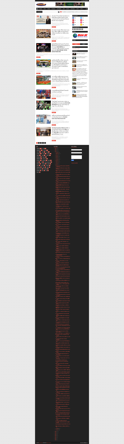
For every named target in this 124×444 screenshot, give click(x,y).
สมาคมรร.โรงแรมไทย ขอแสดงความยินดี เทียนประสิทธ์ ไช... (62, 166)
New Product (73, 8)
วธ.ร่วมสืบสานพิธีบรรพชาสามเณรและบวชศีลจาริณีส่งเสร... (62, 175)
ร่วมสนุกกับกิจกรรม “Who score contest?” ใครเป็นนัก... (62, 374)
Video (42, 170)
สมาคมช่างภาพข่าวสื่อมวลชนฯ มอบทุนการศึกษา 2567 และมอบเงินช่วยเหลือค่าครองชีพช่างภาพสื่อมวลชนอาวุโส (60, 32)
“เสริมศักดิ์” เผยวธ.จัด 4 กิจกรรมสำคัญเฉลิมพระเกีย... (62, 212)
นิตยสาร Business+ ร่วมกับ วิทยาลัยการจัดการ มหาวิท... (62, 225)
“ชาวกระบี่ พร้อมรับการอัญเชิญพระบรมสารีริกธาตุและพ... (62, 322)
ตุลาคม (57, 155)
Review (82, 8)
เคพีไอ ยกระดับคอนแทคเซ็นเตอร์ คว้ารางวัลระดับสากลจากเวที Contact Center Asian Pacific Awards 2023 (61, 117)
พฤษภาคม (57, 161)
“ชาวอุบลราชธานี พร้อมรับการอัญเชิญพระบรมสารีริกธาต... (62, 392)
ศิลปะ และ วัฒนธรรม (39, 76)
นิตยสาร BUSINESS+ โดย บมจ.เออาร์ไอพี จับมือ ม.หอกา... (62, 223)
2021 (55, 434)
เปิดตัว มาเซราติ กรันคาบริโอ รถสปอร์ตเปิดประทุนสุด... (61, 364)
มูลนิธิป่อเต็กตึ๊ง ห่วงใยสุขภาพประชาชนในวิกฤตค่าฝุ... (62, 240)
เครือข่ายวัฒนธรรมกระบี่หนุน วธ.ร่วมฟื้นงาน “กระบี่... (62, 305)
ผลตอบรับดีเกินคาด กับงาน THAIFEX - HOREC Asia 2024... (62, 370)
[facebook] (82, 0)
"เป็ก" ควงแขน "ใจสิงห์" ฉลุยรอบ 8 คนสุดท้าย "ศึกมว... (62, 310)
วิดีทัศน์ (43, 167)
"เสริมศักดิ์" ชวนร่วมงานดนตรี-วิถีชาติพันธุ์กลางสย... (62, 341)
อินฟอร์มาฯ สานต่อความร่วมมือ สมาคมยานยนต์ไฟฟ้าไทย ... (62, 376)
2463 (42, 142)
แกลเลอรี (42, 165)
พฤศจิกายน (57, 153)
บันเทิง (43, 153)
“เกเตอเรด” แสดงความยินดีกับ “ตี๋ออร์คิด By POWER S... (61, 246)
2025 (56, 149)
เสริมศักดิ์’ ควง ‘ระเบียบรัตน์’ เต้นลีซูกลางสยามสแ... (62, 312)
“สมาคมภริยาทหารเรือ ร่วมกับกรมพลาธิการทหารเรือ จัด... (62, 244)
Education (38, 163)
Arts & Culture (38, 167)
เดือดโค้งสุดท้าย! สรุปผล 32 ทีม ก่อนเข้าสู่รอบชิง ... (62, 276)
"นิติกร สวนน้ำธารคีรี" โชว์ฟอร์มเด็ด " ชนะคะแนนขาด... (61, 242)
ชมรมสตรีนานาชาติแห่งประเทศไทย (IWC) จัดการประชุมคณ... (62, 257)
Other (77, 8)
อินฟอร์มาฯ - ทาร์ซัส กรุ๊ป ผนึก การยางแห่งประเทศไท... (61, 261)
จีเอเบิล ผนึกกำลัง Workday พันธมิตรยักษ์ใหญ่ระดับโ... (62, 229)
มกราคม (57, 429)
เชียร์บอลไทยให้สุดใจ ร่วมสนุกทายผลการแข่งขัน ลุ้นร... (62, 301)
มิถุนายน (57, 160)
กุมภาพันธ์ (57, 428)
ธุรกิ (46, 170)
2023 (56, 431)
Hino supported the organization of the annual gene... (62, 274)
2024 (56, 151)
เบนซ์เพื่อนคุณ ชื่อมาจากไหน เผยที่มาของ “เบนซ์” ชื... (62, 337)
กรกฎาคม (57, 159)
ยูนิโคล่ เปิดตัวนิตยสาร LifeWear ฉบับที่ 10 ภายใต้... (62, 426)
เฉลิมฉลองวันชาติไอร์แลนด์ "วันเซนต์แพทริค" (62, 324)
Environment (38, 170)
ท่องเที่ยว (38, 128)
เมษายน (57, 163)
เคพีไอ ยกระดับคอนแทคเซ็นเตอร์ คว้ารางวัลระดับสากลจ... (62, 181)
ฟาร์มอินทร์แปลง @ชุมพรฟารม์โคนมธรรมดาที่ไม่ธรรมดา (82, 87)
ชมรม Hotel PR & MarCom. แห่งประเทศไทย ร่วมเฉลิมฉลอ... (62, 347)
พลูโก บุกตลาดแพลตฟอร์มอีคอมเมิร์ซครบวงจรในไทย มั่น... (62, 350)
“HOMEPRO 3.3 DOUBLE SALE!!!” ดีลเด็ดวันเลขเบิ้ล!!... (62, 316)
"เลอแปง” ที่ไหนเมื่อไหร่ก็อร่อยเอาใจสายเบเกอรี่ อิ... (62, 400)
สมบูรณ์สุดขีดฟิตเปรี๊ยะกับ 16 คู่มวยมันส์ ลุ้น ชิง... (62, 210)
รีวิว (41, 162)
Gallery (48, 167)
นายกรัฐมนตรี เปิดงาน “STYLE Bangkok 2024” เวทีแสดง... (62, 284)
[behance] (87, 0)
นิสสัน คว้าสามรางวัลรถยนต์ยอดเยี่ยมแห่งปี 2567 (62, 267)
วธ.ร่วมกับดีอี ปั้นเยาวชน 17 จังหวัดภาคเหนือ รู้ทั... (62, 327)
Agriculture (45, 168)
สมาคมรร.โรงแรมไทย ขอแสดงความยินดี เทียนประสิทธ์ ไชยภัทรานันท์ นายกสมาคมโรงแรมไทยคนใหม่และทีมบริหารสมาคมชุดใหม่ (60, 18)
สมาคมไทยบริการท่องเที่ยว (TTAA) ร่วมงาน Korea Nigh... (62, 345)
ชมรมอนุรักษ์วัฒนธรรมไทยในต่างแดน (61, 359)
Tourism (48, 8)
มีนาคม (57, 164)
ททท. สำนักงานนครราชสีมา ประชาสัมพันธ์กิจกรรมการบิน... (61, 286)
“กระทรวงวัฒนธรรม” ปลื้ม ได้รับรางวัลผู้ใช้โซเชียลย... (62, 419)
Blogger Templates (48, 442)
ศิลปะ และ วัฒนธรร (39, 168)
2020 (56, 435)
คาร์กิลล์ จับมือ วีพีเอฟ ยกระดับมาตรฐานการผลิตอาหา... (62, 366)
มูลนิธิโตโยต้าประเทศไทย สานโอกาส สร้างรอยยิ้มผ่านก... (62, 307)
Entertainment (59, 8)
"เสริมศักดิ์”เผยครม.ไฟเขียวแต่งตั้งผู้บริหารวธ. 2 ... (62, 281)
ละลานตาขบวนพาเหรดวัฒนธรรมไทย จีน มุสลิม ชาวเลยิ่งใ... (62, 398)
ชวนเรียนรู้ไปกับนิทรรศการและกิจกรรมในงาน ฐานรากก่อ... (62, 227)
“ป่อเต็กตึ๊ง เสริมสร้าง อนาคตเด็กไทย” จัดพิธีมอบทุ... (62, 396)
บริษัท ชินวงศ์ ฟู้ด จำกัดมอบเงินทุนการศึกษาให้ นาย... (62, 384)
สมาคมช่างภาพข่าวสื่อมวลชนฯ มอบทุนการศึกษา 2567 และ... (62, 168)
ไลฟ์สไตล (47, 165)
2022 (56, 432)
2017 (55, 438)
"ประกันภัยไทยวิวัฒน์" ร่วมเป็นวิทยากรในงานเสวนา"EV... (62, 206)
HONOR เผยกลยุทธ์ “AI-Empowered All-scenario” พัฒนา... (62, 411)
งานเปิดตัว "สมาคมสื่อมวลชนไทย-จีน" (61, 420)
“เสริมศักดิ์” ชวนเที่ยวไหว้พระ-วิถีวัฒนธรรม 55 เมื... (62, 194)
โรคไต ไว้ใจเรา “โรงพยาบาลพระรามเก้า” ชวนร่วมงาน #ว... (62, 358)
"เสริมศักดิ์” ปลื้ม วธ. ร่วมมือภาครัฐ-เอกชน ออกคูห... (62, 320)
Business (40, 8)
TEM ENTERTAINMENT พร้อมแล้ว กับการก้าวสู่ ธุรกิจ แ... (62, 185)
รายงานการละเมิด (74, 163)
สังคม (38, 16)
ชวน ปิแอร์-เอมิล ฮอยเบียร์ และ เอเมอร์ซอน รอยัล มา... (62, 209)
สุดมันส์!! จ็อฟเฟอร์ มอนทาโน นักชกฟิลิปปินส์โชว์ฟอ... (62, 170)
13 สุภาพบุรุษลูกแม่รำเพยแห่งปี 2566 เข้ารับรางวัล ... (62, 424)
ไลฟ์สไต (38, 172)
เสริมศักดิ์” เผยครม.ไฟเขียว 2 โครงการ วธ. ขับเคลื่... (62, 238)
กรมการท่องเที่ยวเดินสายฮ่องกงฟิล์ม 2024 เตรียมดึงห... (62, 417)
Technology (53, 8)
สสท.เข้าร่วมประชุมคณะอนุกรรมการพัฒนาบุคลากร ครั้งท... (61, 331)
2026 (56, 148)
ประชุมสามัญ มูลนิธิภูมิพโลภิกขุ (60, 268)
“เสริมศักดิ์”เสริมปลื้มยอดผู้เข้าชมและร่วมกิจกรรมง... (62, 290)
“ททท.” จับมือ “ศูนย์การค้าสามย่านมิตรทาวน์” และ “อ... (62, 200)
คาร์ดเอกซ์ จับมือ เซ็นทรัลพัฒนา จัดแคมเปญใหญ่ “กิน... (62, 378)
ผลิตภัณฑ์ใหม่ (38, 150)
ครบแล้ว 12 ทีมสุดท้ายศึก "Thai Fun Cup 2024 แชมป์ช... (62, 314)
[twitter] (83, 0)
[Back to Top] (87, 442)
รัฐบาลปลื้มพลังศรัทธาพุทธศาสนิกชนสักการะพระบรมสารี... (62, 354)
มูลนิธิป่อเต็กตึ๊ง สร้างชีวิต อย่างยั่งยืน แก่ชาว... (62, 282)
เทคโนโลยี (38, 153)
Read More (53, 26)
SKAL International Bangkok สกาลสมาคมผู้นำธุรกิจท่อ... (62, 318)
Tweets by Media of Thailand (75, 48)
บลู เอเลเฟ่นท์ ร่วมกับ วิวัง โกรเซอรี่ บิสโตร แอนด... (61, 362)
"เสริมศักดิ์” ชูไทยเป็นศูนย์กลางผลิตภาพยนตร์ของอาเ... (62, 231)
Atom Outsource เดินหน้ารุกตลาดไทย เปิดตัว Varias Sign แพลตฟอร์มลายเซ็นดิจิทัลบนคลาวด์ (82, 91)
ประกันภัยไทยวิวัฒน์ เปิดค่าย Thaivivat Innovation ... (61, 339)
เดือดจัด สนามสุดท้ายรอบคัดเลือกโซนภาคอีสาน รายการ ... (62, 388)
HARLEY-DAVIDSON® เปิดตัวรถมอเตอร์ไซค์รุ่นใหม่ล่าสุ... (62, 202)
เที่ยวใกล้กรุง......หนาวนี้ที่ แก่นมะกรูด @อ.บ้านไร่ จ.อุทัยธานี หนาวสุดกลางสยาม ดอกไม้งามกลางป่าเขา (82, 83)
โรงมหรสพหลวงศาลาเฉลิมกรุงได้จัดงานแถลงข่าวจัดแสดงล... (62, 233)
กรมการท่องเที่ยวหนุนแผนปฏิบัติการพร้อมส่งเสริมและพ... (62, 196)
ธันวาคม (57, 152)
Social (45, 8)
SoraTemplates (41, 442)
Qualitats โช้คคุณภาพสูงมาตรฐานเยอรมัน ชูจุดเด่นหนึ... (62, 187)
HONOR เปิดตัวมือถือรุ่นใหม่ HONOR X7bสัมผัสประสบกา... (62, 265)
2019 (55, 437)
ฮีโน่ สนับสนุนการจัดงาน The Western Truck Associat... (62, 335)
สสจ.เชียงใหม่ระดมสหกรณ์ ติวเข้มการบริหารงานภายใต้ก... (62, 198)
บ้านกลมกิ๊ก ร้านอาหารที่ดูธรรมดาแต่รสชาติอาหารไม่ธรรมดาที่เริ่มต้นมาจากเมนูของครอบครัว (82, 65)
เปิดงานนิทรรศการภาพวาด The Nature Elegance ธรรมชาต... (62, 382)
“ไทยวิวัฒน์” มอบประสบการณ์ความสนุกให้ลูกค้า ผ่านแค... (62, 179)
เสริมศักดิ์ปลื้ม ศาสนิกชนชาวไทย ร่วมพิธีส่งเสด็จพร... (62, 297)
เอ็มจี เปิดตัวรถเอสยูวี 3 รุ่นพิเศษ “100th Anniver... (62, 385)
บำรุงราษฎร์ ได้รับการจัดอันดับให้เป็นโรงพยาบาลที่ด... (62, 326)
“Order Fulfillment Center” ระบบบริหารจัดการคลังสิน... (62, 402)
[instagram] (85, 0)
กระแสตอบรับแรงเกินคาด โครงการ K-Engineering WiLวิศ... (61, 255)
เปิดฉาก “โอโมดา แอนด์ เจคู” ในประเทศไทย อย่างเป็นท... (62, 288)
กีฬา (37, 44)
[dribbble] (84, 0)
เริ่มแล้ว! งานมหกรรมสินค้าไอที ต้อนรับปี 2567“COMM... (61, 407)
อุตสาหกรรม (44, 158)
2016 (55, 439)
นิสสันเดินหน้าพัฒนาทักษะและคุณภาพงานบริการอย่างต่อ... (62, 409)
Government (43, 160)
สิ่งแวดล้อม (38, 160)
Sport (64, 8)
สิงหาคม (57, 157)
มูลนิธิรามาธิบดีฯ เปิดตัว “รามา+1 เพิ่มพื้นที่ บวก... (62, 333)
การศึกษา (47, 155)
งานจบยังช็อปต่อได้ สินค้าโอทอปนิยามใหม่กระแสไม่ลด (60, 91)
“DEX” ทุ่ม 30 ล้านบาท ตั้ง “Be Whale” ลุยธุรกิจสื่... (62, 371)
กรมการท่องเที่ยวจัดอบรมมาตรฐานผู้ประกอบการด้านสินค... (62, 293)
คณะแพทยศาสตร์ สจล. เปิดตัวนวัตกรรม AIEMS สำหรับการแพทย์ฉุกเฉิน (82, 53)
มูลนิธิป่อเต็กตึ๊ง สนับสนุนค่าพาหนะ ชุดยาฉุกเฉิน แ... (62, 252)
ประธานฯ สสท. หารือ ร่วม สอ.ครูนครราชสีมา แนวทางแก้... (62, 414)
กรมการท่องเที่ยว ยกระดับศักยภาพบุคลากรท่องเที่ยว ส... (62, 343)
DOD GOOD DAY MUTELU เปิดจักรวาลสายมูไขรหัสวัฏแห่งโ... (62, 250)
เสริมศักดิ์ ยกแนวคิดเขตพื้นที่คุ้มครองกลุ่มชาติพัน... (62, 390)
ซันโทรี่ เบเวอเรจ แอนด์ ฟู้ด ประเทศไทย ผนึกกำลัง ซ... (62, 263)
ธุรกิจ (38, 115)
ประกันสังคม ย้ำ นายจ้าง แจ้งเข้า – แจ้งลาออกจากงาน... (62, 189)
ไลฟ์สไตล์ (38, 90)
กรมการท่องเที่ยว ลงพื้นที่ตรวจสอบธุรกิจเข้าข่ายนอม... (62, 394)
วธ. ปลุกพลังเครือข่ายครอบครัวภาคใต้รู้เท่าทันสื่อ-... (62, 405)
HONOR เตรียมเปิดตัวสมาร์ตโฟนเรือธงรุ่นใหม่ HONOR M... (62, 221)
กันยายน (57, 156)
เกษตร (42, 155)
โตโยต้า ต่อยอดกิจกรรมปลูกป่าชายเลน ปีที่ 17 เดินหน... (62, 303)
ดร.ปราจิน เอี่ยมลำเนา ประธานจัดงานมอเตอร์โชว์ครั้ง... (62, 356)
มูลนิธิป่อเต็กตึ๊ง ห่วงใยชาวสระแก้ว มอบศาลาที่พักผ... (62, 173)
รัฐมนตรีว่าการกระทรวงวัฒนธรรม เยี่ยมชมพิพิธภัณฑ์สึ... (62, 352)
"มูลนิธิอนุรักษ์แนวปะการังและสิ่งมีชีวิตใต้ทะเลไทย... (62, 214)
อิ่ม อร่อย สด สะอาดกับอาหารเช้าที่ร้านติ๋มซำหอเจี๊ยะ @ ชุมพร (82, 61)
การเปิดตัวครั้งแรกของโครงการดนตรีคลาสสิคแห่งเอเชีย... (62, 235)
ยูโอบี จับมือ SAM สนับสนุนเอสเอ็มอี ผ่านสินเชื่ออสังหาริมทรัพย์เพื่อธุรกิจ (82, 57)
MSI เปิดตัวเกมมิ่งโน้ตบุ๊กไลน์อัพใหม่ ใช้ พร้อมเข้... (62, 412)
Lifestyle (67, 8)
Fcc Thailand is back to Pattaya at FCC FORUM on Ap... (62, 299)
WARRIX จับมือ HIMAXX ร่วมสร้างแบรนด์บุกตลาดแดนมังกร (62, 278)
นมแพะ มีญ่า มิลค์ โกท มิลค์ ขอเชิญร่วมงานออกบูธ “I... (62, 216)
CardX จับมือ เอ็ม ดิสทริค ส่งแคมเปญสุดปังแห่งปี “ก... (62, 380)
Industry (48, 163)
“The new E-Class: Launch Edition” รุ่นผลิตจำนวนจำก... (62, 204)
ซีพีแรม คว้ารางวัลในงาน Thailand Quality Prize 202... (62, 259)
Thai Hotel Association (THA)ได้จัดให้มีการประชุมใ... (62, 183)
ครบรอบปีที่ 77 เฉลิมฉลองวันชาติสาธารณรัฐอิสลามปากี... (62, 422)
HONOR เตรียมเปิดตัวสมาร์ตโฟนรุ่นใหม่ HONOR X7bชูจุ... (62, 368)
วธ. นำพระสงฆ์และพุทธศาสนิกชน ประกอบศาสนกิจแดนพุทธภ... (62, 295)
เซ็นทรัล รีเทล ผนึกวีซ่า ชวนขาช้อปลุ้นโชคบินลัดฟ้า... (62, 218)
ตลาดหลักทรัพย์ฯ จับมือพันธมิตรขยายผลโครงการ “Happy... (62, 272)
